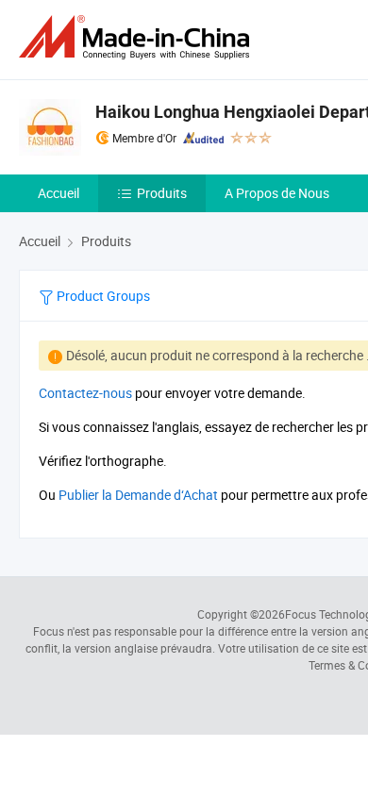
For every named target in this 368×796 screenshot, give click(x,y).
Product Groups (102, 296)
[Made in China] (138, 37)
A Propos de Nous (277, 193)
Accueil (58, 193)
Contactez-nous (85, 393)
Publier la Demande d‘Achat (138, 495)
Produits (162, 193)
